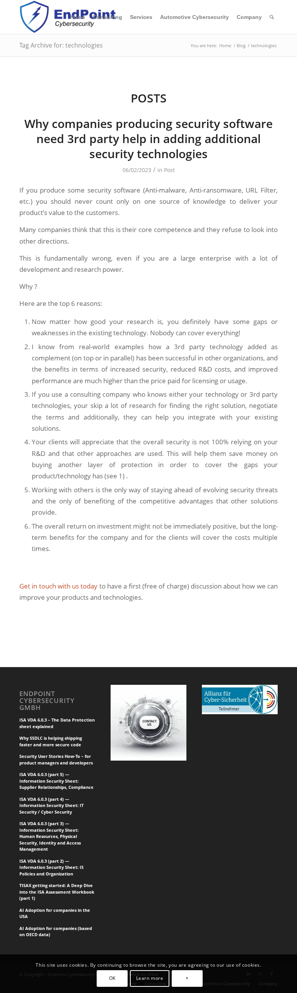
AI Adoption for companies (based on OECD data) (55, 931)
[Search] (272, 17)
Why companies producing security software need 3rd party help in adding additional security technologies (148, 139)
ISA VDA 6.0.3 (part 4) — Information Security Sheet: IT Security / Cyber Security (51, 805)
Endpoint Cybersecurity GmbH (47, 700)
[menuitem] (77, 17)
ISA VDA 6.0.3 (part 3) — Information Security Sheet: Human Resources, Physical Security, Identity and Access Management (50, 836)
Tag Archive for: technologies (61, 45)
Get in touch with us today (58, 586)
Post (169, 170)
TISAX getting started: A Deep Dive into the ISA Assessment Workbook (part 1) (56, 891)
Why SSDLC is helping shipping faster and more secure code (50, 741)
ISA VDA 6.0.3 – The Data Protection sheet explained (57, 723)
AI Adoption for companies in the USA (54, 913)
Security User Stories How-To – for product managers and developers (56, 759)
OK (112, 978)
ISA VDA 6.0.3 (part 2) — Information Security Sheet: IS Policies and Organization (51, 867)
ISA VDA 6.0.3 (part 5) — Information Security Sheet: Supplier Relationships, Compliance (56, 780)
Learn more (150, 978)
